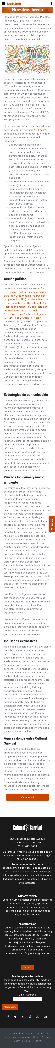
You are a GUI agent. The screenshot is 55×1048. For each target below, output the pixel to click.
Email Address (27, 994)
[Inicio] (14, 3)
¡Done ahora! (27, 797)
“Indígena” (40, 130)
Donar (27, 967)
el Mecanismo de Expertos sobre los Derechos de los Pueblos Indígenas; (26, 303)
